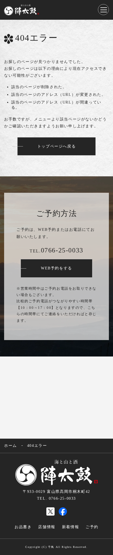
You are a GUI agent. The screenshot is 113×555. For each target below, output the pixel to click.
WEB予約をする (56, 268)
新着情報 (70, 527)
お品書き (23, 527)
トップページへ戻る (56, 146)
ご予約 (92, 527)
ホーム (10, 446)
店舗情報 (46, 527)
